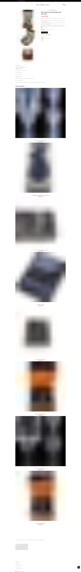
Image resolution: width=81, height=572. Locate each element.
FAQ (16, 564)
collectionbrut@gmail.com (21, 0)
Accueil (42, 10)
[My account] (59, 5)
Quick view (62, 147)
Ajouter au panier (44, 32)
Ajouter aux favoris (48, 34)
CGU (17, 566)
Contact (17, 561)
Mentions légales (19, 568)
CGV (17, 569)
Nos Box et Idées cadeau (45, 10)
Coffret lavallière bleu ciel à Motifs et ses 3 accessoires (40, 195)
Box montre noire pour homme (40, 523)
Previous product (63, 10)
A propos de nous (19, 565)
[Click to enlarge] (17, 61)
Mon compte (18, 562)
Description (18, 65)
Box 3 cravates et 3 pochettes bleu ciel (40, 140)
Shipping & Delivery (19, 68)
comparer (43, 34)
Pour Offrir (43, 29)
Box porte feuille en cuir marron (40, 359)
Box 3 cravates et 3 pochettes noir (40, 468)
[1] (78, 567)
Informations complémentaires (20, 67)
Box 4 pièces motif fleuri (40, 304)
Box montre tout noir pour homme (40, 414)
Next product (65, 10)
